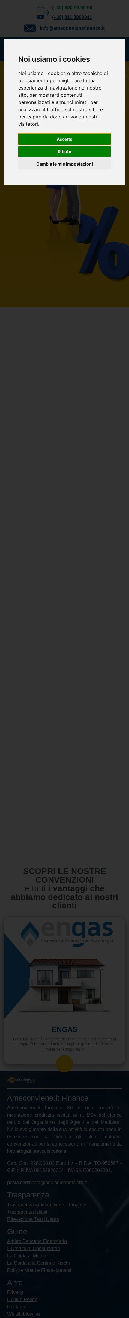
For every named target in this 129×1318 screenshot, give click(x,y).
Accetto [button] (65, 139)
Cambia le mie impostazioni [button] (64, 163)
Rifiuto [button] (64, 151)
